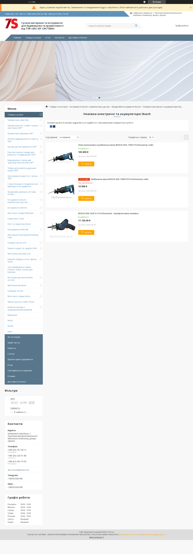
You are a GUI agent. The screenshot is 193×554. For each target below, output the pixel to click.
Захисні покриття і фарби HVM (22, 248)
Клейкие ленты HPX (16, 242)
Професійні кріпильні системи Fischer (21, 193)
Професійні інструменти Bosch (126, 107)
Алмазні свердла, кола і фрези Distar (21, 260)
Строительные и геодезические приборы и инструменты (22, 185)
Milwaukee (12, 315)
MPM (9, 320)
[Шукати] (136, 25)
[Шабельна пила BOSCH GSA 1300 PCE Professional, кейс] (61, 192)
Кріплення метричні (16, 285)
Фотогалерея (13, 337)
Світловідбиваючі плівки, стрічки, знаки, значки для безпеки (19, 269)
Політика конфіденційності (154, 534)
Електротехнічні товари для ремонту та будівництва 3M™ (21, 153)
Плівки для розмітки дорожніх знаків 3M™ (21, 169)
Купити (88, 164)
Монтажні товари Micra (18, 296)
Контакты (59, 38)
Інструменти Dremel (17, 207)
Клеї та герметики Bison (19, 224)
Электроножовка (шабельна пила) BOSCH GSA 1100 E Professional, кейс (115, 145)
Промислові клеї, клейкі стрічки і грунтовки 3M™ (23, 126)
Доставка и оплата (78, 38)
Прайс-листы (13, 342)
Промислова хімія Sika (18, 120)
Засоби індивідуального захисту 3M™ (22, 140)
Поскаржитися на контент (131, 534)
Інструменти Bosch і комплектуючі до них (17, 201)
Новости (11, 348)
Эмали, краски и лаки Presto (20, 301)
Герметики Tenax (15, 218)
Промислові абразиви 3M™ (20, 133)
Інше (9, 331)
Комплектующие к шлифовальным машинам (19, 308)
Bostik (10, 326)
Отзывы (11, 376)
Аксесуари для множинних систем (20, 278)
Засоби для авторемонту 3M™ (22, 146)
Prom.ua (110, 532)
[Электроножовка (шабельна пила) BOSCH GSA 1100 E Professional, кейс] (61, 158)
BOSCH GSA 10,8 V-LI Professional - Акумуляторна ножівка (108, 213)
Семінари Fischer (15, 291)
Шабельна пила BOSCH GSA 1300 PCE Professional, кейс (119, 179)
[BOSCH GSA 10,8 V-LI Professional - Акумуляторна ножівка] (61, 226)
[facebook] (51, 126)
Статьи (10, 353)
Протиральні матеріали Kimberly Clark (22, 236)
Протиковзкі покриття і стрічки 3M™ (22, 177)
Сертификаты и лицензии (19, 370)
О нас (48, 38)
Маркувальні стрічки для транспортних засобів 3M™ (20, 161)
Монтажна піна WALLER (19, 253)
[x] (54, 126)
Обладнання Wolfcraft (17, 229)
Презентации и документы (20, 359)
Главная (17, 38)
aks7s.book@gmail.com (18, 470)
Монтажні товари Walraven (20, 213)
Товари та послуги (59, 107)
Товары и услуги (33, 38)
